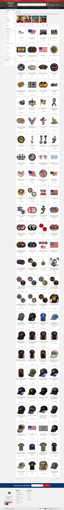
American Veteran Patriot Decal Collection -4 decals (43, 251)
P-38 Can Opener (21, 37)
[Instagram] (51, 8)
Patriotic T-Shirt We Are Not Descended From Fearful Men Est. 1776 (43, 342)
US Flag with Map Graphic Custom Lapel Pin (54, 180)
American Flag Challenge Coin (32, 286)
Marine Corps (7, 19)
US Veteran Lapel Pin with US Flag (54, 198)
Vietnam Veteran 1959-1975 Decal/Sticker (21, 56)
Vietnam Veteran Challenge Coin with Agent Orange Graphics (43, 305)
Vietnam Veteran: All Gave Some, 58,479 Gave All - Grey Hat (21, 435)
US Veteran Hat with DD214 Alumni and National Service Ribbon (21, 416)
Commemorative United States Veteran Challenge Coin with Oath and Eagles (54, 287)
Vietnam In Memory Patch (54, 37)
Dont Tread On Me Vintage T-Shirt (32, 472)
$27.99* (55, 326)
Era (6, 23)
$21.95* (55, 273)
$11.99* (33, 95)
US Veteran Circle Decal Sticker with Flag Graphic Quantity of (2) (54, 234)
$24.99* (44, 363)
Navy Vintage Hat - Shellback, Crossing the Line (32, 379)
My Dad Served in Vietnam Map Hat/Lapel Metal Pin (54, 146)
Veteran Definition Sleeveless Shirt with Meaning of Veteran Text (21, 379)
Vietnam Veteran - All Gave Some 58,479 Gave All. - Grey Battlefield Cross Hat (54, 360)
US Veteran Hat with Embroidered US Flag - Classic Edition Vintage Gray (21, 323)
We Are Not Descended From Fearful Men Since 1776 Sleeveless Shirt (43, 360)
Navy (28, 496)
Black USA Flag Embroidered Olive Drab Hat (21, 472)
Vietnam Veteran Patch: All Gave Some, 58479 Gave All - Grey (32, 73)
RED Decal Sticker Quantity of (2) (43, 233)
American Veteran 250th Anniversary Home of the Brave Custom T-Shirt (43, 453)
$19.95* (33, 273)
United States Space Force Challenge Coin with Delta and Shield (21, 305)
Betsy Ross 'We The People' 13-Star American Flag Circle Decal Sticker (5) (21, 269)
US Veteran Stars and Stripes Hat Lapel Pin (21, 216)
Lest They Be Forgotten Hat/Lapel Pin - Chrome (43, 146)
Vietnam (6, 12)
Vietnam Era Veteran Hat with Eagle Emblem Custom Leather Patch (21, 342)
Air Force (6, 17)
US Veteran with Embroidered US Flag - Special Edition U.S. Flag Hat (54, 379)
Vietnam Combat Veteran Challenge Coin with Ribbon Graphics (32, 269)
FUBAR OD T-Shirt (43, 471)
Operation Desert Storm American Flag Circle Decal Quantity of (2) (21, 234)
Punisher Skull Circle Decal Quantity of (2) (32, 233)
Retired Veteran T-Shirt (54, 341)
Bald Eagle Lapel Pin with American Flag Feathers (32, 127)
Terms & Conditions (19, 501)
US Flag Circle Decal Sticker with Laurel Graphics (43, 91)
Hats (6, 51)
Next (57, 478)
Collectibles (7, 49)
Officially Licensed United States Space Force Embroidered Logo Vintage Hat (54, 324)
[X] (58, 8)
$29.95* (22, 346)
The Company (18, 492)
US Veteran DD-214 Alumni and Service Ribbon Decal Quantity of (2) (21, 251)
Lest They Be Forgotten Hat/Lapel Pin (32, 146)
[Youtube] (53, 8)
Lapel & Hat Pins (8, 53)
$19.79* (33, 201)
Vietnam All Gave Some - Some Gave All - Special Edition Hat (54, 416)
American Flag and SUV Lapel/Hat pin (43, 38)
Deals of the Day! (8, 28)
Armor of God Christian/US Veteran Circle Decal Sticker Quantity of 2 (21, 91)
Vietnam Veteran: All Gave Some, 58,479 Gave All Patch (43, 73)
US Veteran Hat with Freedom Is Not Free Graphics (32, 323)
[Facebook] (49, 8)
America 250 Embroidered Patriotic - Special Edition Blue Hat (32, 453)
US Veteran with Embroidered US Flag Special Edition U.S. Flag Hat (21, 397)
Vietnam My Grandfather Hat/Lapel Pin (43, 216)
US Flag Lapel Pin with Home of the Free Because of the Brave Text (43, 180)
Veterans (6, 25)
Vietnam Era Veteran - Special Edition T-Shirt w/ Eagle (54, 304)
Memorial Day (7, 35)
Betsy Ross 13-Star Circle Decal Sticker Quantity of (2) (32, 56)
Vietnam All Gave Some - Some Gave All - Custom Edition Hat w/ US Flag (43, 416)
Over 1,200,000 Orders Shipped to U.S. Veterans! (52, 0)
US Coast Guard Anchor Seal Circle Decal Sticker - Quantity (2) (54, 163)
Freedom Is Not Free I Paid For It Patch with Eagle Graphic (21, 73)
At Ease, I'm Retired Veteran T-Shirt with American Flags (54, 453)
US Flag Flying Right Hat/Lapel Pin (32, 180)
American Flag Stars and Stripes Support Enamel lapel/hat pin (54, 109)
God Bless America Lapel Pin (54, 126)
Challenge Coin (7, 47)
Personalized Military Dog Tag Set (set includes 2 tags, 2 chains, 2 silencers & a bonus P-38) (54, 269)
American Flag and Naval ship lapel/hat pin (54, 91)
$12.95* (33, 42)
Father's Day (7, 37)
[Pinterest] (56, 8)
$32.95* (55, 438)
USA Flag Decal (43, 55)
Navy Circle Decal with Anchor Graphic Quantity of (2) (21, 163)
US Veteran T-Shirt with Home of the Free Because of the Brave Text (43, 323)
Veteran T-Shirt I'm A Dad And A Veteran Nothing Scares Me (21, 360)
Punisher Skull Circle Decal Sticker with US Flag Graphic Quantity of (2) (43, 163)
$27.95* (55, 383)
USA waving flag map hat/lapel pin (32, 38)
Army (6, 14)
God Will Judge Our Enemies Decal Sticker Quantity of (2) (32, 91)
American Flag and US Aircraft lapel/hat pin (32, 108)
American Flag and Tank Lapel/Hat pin (21, 108)
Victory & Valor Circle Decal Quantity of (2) (32, 251)
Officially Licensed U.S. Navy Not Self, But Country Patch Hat (43, 397)
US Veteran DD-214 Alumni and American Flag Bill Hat (43, 379)
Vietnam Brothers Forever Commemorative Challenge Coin (32, 305)
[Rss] (54, 8)
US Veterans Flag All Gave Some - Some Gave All (43, 434)
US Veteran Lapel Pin (43, 197)
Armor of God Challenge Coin (43, 286)
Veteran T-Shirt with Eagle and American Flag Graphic (32, 360)
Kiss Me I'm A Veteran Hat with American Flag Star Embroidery (54, 472)
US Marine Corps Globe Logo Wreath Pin (21, 198)
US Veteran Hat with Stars (32, 415)
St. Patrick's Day (8, 33)
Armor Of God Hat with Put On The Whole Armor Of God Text (32, 397)
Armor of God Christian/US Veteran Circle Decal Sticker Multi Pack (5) (21, 127)
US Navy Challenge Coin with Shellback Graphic (32, 198)
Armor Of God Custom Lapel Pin (54, 56)
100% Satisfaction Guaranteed (11, 8)
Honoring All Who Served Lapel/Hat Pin (21, 146)
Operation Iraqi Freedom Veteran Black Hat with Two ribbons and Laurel (54, 397)
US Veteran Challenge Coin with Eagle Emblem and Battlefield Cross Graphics (21, 287)
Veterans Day (7, 39)
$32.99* (33, 327)
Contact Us (18, 496)
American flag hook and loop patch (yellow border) (54, 251)
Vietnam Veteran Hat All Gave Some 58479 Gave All (54, 434)
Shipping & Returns (19, 494)
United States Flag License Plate (32, 434)
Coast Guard (7, 21)
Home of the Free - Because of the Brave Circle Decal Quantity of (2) (54, 216)
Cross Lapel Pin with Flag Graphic (43, 127)
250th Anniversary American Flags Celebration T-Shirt (21, 453)
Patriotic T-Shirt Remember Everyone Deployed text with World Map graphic (32, 342)
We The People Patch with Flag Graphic (54, 73)
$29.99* (55, 308)
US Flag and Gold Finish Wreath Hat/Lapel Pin (21, 180)
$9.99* (22, 94)
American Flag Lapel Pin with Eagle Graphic (43, 108)
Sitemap (17, 499)
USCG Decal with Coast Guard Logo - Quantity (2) (32, 216)
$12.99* (22, 132)
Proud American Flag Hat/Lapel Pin (32, 163)
